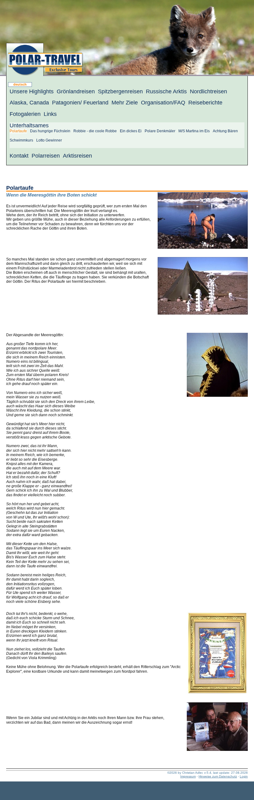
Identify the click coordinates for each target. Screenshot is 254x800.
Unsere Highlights (32, 91)
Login (244, 776)
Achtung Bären (225, 131)
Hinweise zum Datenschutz (218, 776)
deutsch (20, 84)
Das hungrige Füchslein (50, 131)
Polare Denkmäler (160, 131)
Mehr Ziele (125, 102)
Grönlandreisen (76, 91)
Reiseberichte (205, 102)
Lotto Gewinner (49, 140)
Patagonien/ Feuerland (80, 102)
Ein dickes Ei (131, 131)
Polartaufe (18, 131)
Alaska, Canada (29, 102)
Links (50, 114)
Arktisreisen (77, 156)
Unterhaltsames (29, 125)
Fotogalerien (25, 114)
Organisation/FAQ (163, 102)
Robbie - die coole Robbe (95, 131)
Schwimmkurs (21, 140)
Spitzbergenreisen (120, 91)
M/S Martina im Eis (194, 131)
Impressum (188, 776)
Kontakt (19, 156)
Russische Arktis (166, 91)
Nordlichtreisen (208, 91)
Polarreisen (46, 156)
